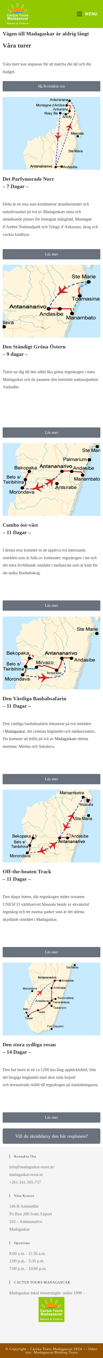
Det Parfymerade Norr (28, 179)
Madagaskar (15, 731)
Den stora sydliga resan (29, 1044)
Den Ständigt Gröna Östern (34, 346)
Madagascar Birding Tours (56, 1352)
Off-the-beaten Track (27, 871)
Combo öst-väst (20, 525)
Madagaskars (66, 738)
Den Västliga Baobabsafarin (34, 698)
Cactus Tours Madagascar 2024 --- (59, 1349)
